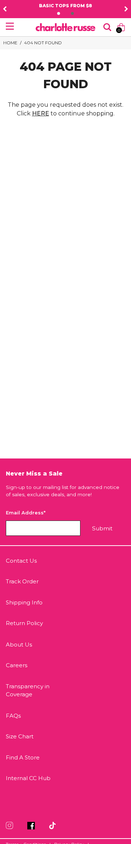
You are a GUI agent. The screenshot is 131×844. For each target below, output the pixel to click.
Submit (102, 528)
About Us (19, 644)
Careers (16, 665)
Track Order (22, 581)
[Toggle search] (107, 27)
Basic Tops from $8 (52, 5)
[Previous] (5, 9)
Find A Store (23, 757)
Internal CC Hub (28, 778)
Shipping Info (24, 602)
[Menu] (10, 26)
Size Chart (19, 736)
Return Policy (24, 623)
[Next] (126, 9)
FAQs (13, 715)
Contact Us (21, 560)
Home (10, 42)
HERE (40, 113)
